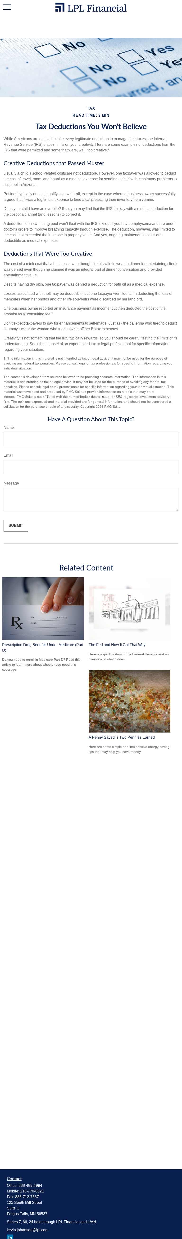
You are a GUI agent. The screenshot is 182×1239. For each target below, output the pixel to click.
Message (11, 483)
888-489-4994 (30, 1185)
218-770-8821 (32, 1191)
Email (8, 455)
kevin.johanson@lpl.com (27, 1230)
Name (9, 427)
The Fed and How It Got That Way (117, 645)
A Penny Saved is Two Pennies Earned (122, 737)
